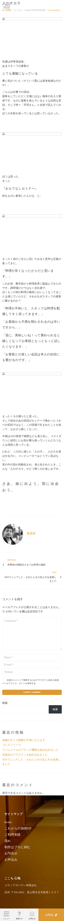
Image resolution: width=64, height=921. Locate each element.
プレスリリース (11, 744)
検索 (5, 702)
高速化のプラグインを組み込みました (25, 754)
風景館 (31, 533)
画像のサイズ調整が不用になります (23, 740)
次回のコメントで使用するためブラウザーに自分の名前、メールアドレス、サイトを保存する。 (31, 682)
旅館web (19, 919)
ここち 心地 (19, 6)
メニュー (6, 919)
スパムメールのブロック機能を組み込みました (30, 749)
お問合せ (32, 919)
